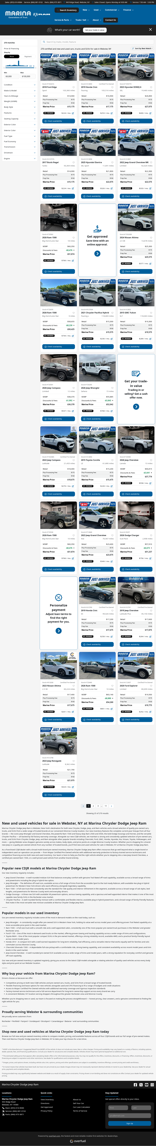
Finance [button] (127, 10)
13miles (148, 463)
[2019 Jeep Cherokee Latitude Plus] (136, 590)
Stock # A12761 (125, 607)
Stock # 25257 (125, 532)
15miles (110, 391)
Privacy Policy (46, 1111)
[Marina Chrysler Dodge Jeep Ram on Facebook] (134, 1084)
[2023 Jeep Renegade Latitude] (58, 741)
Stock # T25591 (47, 385)
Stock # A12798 (47, 758)
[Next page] (111, 806)
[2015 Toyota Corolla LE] (97, 440)
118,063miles (146, 316)
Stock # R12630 (47, 682)
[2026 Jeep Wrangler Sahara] (97, 368)
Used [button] (96, 10)
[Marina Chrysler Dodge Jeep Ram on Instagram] (151, 1084)
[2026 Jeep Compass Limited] (58, 368)
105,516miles (108, 90)
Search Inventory (68, 10)
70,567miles (108, 538)
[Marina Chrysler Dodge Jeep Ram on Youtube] (145, 1084)
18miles (71, 241)
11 (106, 806)
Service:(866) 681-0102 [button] (15, 1111)
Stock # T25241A (48, 84)
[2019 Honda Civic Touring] (97, 67)
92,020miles (146, 165)
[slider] (4, 67)
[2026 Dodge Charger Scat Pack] (136, 515)
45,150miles (146, 614)
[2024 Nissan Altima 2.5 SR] (136, 217)
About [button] (96, 20)
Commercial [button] (111, 10)
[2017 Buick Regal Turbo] (58, 142)
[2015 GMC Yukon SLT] (136, 292)
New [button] (85, 10)
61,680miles (108, 463)
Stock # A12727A (48, 159)
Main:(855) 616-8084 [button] (14, 1108)
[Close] (150, 29)
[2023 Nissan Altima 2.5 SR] (58, 665)
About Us (77, 1099)
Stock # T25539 (47, 532)
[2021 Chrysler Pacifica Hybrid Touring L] (97, 292)
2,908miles (147, 538)
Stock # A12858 (86, 159)
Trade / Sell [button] (81, 20)
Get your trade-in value (94, 30)
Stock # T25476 (47, 309)
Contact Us (110, 20)
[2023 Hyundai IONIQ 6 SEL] (136, 67)
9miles (72, 316)
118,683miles (108, 316)
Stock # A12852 (125, 309)
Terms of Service (80, 1111)
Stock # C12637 (125, 682)
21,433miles (69, 463)
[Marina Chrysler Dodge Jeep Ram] (28, 14)
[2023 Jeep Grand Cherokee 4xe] (97, 515)
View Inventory (47, 1099)
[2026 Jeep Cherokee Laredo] (136, 440)
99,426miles (108, 614)
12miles (71, 391)
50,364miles (69, 165)
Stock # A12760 (86, 607)
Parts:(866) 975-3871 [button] (14, 1114)
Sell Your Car (78, 1103)
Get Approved (47, 1107)
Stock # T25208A (48, 457)
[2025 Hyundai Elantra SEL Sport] (97, 142)
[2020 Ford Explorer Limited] (136, 665)
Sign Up (130, 1123)
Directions (45, 1103)
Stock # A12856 (86, 457)
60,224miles (69, 689)
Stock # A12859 (86, 84)
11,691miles (108, 165)
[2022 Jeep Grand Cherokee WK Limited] (136, 142)
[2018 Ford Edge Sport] (58, 67)
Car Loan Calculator (81, 1107)
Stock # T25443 (86, 682)
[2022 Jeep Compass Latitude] (58, 440)
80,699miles (146, 689)
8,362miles (70, 764)
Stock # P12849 (86, 532)
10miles (71, 538)
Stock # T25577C (126, 84)
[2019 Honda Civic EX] (97, 590)
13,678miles (146, 241)
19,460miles (146, 90)
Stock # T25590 (125, 457)
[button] (77, 2)
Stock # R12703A (87, 309)
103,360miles (69, 90)
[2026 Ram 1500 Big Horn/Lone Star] (58, 217)
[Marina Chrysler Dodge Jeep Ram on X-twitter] (140, 1084)
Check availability (55, 121)
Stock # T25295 (86, 385)
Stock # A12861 (125, 159)
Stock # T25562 (47, 234)
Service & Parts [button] (62, 20)
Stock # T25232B (126, 234)
